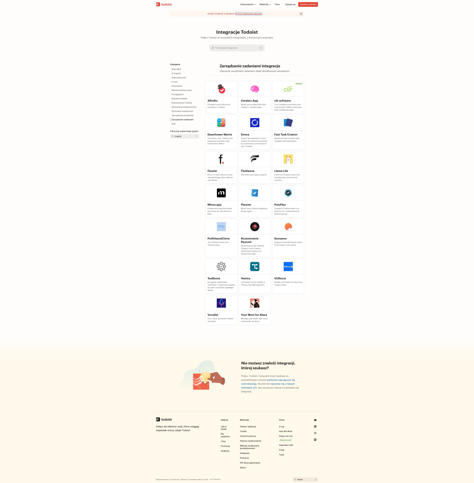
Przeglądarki (178, 94)
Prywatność (175, 479)
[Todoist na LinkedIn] (315, 427)
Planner (246, 204)
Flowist (212, 171)
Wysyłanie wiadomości (182, 111)
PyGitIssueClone (218, 238)
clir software (282, 100)
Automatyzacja (179, 77)
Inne (174, 124)
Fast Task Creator (285, 134)
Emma (245, 134)
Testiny (245, 278)
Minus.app (214, 204)
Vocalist (212, 314)
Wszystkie (176, 69)
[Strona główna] (164, 4)
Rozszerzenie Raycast (249, 240)
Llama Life (281, 171)
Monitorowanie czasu (182, 90)
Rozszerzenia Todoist (182, 103)
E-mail (175, 82)
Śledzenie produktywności (184, 107)
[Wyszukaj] (260, 48)
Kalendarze (177, 86)
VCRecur (280, 278)
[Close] (301, 14)
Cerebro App (249, 100)
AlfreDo (212, 100)
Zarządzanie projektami (183, 115)
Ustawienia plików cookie (198, 479)
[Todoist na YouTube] (315, 420)
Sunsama (280, 238)
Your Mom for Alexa (254, 314)
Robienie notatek (179, 98)
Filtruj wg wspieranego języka (184, 131)
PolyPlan (280, 204)
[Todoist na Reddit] (315, 440)
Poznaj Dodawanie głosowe (248, 13)
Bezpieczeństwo (162, 479)
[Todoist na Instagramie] (315, 433)
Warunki (184, 479)
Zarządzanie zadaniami (182, 119)
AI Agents (176, 73)
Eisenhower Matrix (219, 134)
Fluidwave (247, 171)
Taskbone (213, 278)
